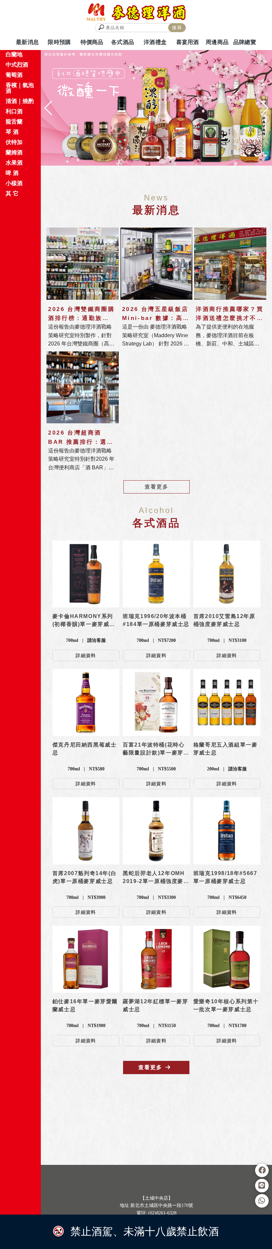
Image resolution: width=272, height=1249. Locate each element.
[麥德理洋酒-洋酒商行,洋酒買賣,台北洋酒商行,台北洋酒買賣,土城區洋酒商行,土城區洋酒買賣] (136, 12)
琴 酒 (12, 132)
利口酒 (14, 111)
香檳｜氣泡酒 (20, 88)
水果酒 (14, 163)
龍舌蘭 (14, 122)
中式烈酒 (17, 65)
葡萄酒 (14, 75)
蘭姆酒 (14, 152)
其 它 (12, 193)
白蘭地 (14, 54)
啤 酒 (12, 173)
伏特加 (14, 142)
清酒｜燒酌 (20, 101)
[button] (145, 157)
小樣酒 (14, 183)
